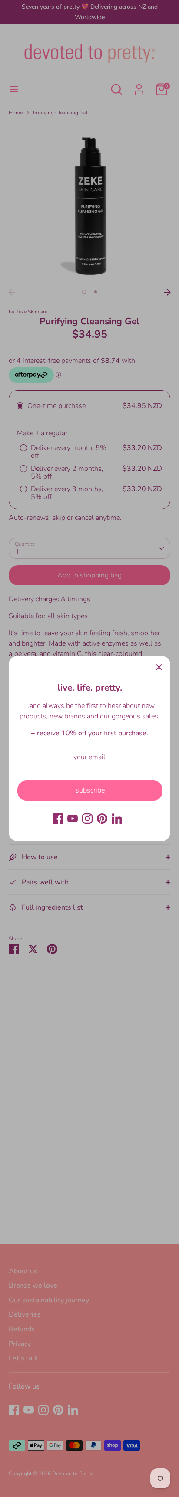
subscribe (90, 790)
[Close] (159, 667)
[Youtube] (72, 818)
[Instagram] (87, 818)
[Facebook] (58, 818)
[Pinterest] (102, 818)
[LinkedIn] (117, 818)
